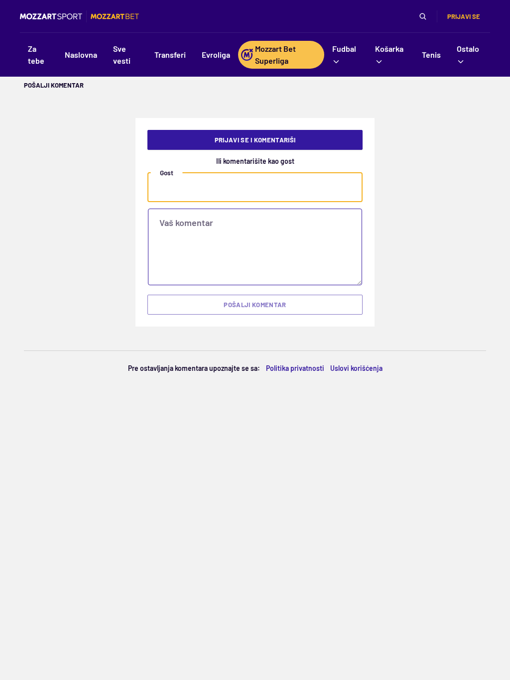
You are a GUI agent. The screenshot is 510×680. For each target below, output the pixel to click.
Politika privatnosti (295, 368)
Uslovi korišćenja (356, 368)
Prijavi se (463, 16)
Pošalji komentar (255, 305)
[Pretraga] (423, 16)
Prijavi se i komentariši (255, 140)
